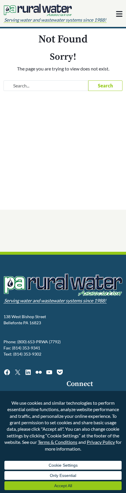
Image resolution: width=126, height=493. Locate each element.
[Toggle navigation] (119, 14)
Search (105, 85)
